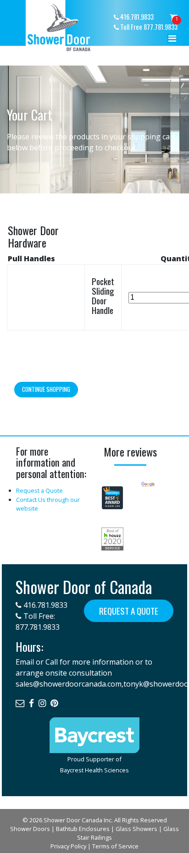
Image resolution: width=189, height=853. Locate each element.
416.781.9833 (44, 605)
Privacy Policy (68, 846)
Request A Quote (128, 610)
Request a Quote (39, 490)
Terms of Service (115, 846)
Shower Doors (30, 829)
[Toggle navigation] (172, 41)
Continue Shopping (46, 389)
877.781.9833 (38, 627)
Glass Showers (136, 829)
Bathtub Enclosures (83, 829)
